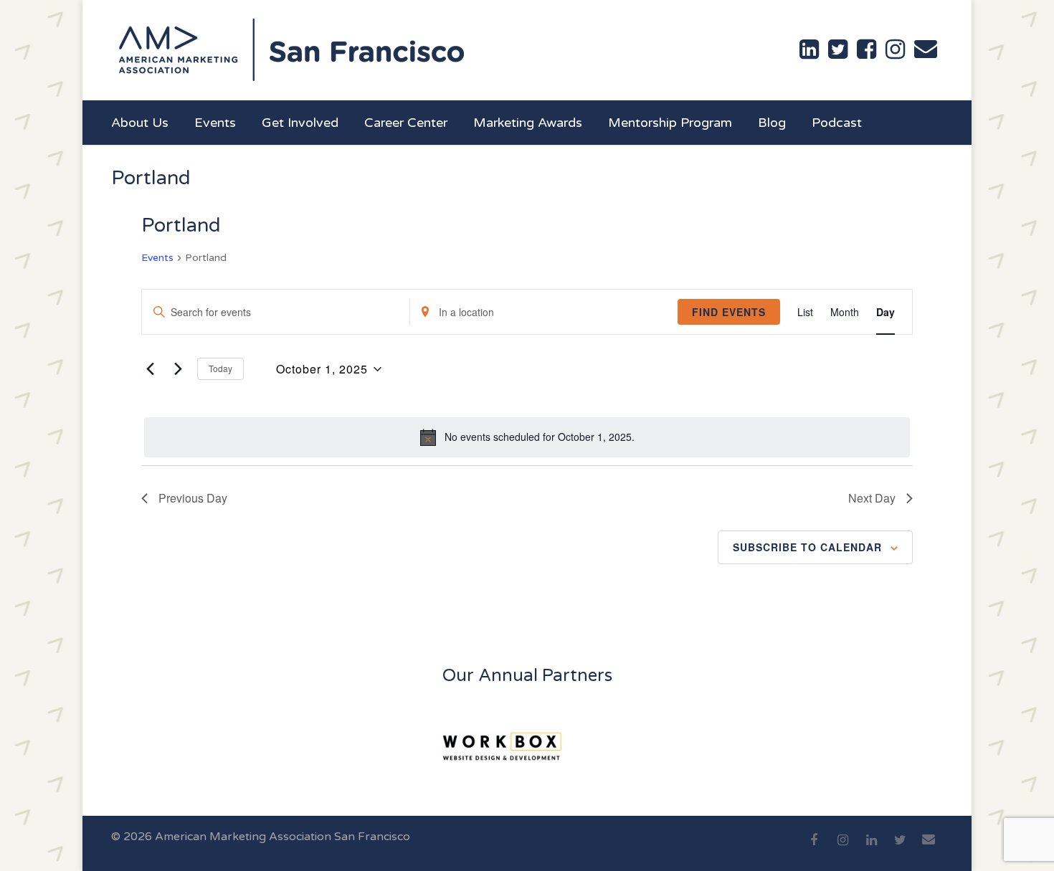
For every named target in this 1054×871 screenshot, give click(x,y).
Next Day (872, 498)
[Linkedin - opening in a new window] (809, 49)
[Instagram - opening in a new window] (895, 49)
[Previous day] (149, 369)
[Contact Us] (925, 49)
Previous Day (192, 498)
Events (215, 122)
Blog (772, 122)
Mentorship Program (670, 122)
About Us (139, 122)
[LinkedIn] (871, 848)
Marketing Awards (527, 122)
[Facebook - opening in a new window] (866, 49)
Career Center (405, 122)
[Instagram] (842, 848)
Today (220, 368)
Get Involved (300, 122)
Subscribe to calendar (807, 547)
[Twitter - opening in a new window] (838, 49)
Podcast (837, 122)
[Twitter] (900, 848)
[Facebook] (813, 848)
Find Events (729, 312)
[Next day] (177, 369)
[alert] (527, 437)
